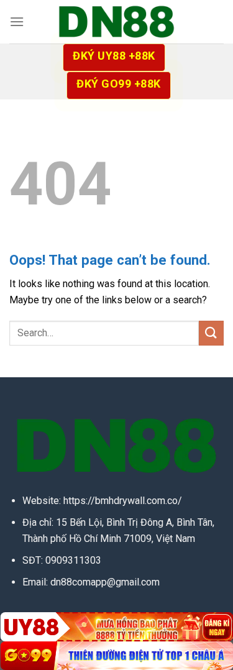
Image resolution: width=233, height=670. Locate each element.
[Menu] (16, 21)
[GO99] (116, 655)
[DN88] (117, 22)
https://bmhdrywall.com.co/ (122, 501)
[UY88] (116, 626)
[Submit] (211, 333)
